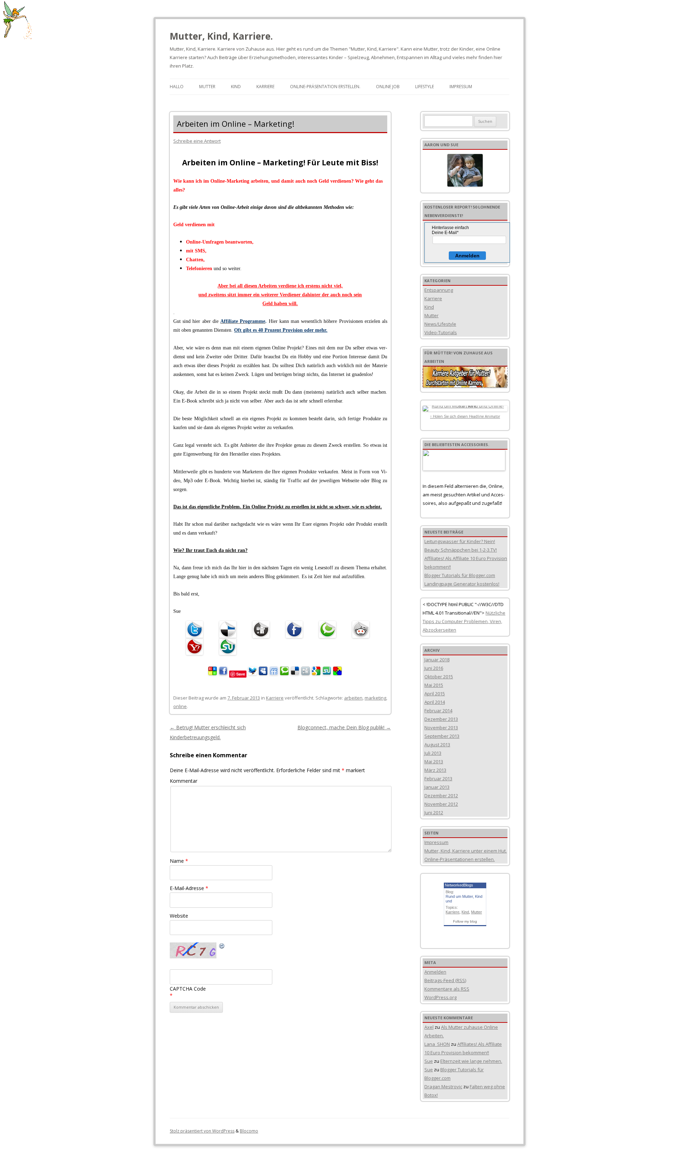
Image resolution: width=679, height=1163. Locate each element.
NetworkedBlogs (459, 885)
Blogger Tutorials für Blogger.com (459, 575)
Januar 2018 (436, 659)
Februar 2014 (438, 710)
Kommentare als (446, 989)
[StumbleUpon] (229, 646)
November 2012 (441, 804)
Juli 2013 (432, 753)
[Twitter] (196, 629)
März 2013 (435, 770)
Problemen (475, 621)
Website (179, 915)
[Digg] (263, 629)
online (180, 706)
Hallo (177, 87)
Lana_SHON (437, 1044)
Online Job (388, 87)
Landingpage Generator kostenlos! (461, 584)
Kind (236, 87)
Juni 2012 (433, 812)
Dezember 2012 (441, 795)
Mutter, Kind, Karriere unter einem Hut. (465, 851)
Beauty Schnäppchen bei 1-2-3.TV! (460, 550)
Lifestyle (424, 87)
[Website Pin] (212, 673)
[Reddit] (362, 629)
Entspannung (438, 290)
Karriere (265, 87)
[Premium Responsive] (337, 673)
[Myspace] (263, 673)
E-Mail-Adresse (189, 888)
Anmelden (467, 255)
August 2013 (437, 744)
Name (179, 860)
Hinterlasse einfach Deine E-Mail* (450, 230)
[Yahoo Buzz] (196, 646)
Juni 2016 (433, 668)
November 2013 (441, 727)
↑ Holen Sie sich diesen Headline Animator (465, 416)
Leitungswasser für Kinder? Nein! (459, 541)
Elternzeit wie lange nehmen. (471, 1061)
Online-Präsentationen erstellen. (459, 859)
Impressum (460, 87)
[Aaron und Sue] (465, 170)
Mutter (207, 87)
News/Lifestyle (440, 324)
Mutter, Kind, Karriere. (221, 36)
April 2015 (434, 693)
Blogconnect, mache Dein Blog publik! (344, 727)
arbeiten (353, 698)
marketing (375, 698)
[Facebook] (296, 629)
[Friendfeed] (273, 673)
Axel (429, 1027)
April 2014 (434, 702)
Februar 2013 (438, 778)
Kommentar (183, 780)
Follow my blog (465, 921)
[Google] (316, 673)
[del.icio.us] (229, 629)
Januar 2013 (436, 787)
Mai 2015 (433, 685)
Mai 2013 (433, 761)
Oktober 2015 (438, 676)
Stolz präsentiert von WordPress (202, 1131)
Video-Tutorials (440, 332)
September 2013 (441, 736)
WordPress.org (440, 997)
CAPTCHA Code (188, 988)
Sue (428, 1061)
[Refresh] (222, 946)
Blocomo (249, 1131)
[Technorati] (329, 629)
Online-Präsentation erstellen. (325, 87)
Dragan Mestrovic (443, 1086)
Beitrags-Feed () (445, 980)
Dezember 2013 (441, 719)
